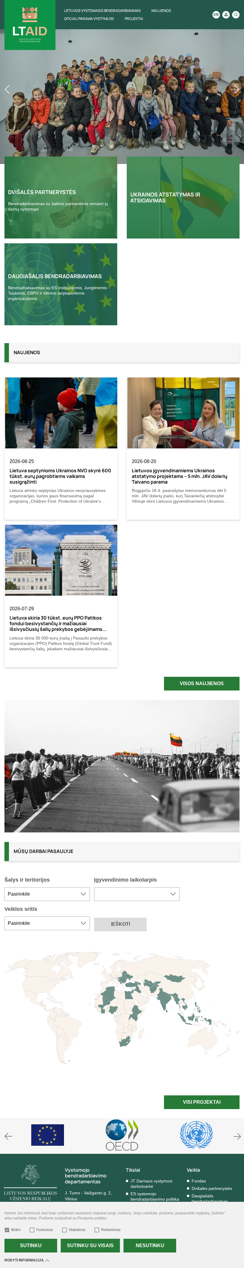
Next (225, 89)
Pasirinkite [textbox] (19, 894)
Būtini (16, 1230)
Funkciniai (44, 1230)
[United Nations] (196, 1135)
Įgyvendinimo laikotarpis (125, 880)
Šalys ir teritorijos (27, 880)
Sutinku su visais (90, 1245)
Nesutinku (150, 1245)
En (216, 15)
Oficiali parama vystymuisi (89, 18)
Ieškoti (120, 924)
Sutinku (31, 1245)
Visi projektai (201, 1102)
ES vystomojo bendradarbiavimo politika (155, 1196)
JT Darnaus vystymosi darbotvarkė (151, 1184)
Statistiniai (77, 1230)
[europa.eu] (47, 1135)
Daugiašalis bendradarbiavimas (210, 1198)
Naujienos (161, 10)
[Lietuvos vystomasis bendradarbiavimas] (30, 25)
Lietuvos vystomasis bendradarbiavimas (102, 10)
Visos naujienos (202, 683)
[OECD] (122, 1135)
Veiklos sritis (20, 909)
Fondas (199, 1181)
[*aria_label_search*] (236, 14)
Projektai (134, 18)
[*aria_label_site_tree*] (226, 14)
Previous (18, 89)
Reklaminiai (111, 1230)
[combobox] (47, 894)
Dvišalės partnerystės (212, 1188)
